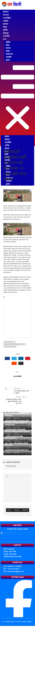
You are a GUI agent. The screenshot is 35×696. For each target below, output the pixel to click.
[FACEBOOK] (7, 358)
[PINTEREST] (27, 358)
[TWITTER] (14, 358)
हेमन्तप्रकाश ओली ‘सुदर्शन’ (10, 346)
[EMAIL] (20, 363)
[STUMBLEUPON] (14, 363)
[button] (17, 99)
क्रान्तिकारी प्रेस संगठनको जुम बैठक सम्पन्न (17, 450)
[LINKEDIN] (20, 358)
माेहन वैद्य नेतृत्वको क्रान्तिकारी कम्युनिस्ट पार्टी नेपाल (15, 344)
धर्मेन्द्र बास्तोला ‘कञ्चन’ (10, 342)
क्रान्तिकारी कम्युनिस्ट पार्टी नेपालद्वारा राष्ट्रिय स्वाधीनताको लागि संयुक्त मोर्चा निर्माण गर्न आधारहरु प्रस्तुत (17, 422)
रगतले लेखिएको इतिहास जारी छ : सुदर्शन (21, 391)
